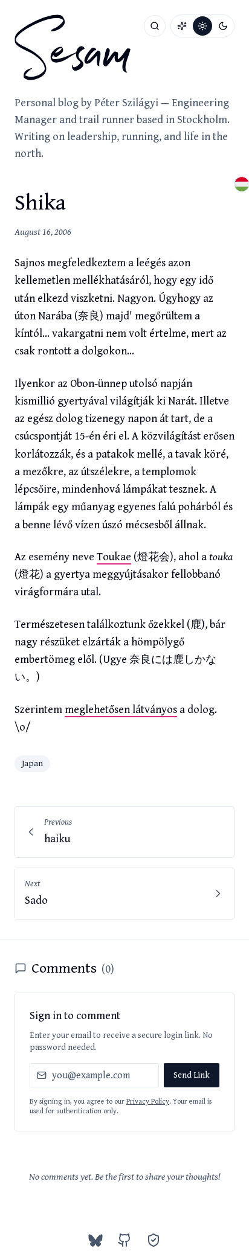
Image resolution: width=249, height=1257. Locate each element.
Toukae (114, 557)
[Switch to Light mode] (202, 26)
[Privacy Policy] (153, 1240)
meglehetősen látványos (121, 709)
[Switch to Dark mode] (223, 26)
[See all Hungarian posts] (241, 184)
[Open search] (154, 26)
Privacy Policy (147, 1101)
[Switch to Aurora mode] (182, 26)
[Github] (124, 1240)
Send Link (191, 1075)
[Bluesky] (95, 1240)
